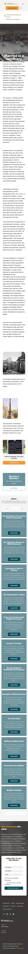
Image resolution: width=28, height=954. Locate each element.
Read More (14, 533)
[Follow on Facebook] (4, 914)
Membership (20, 903)
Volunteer (20, 906)
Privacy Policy (7, 909)
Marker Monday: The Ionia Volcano (14, 457)
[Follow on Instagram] (7, 914)
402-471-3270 (4, 926)
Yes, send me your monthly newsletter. (13, 883)
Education (6, 906)
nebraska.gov (20, 948)
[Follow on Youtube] (13, 914)
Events (13, 906)
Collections (6, 903)
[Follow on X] (10, 914)
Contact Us (4, 932)
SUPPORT (3, 930)
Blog (12, 903)
